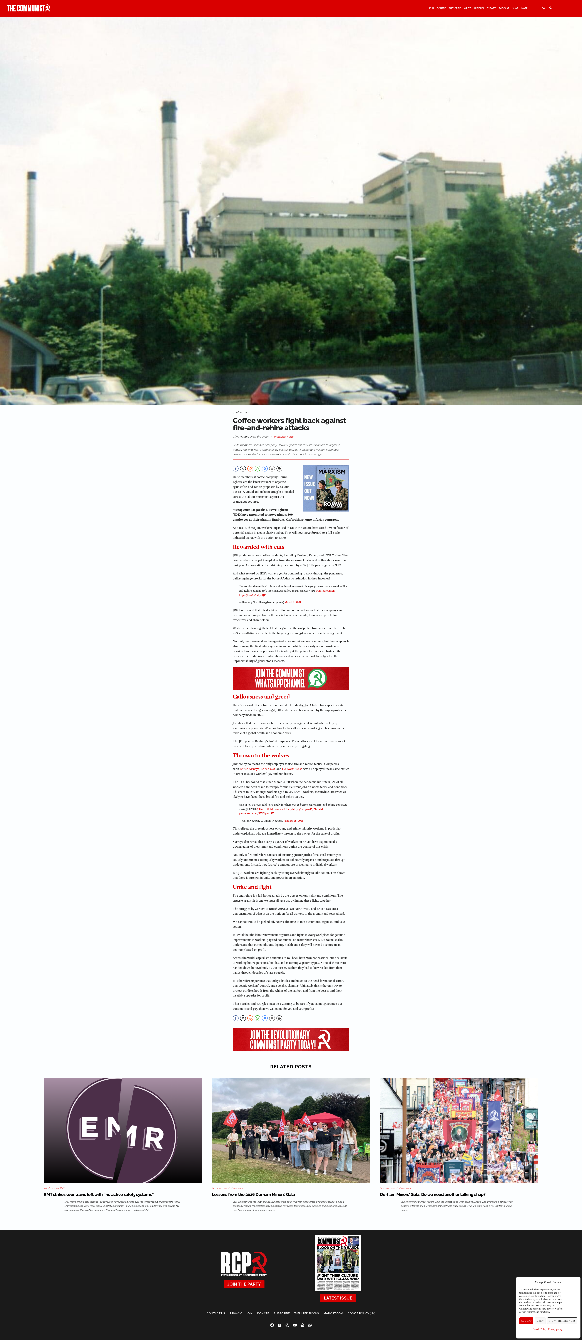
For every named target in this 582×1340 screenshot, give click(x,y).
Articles (479, 8)
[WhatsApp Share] (257, 468)
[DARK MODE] (550, 8)
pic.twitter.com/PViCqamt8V (256, 813)
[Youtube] (295, 1325)
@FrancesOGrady (281, 809)
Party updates (235, 1188)
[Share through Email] (272, 468)
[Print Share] (279, 468)
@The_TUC (263, 809)
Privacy (236, 1313)
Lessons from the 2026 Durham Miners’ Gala (253, 1194)
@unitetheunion (325, 590)
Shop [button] (515, 8)
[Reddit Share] (250, 468)
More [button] (524, 8)
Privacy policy (555, 1329)
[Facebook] (272, 1325)
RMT (62, 1188)
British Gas (268, 769)
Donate (441, 8)
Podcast (504, 8)
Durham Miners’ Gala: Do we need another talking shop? (432, 1194)
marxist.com (333, 1313)
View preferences (562, 1320)
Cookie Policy (539, 1329)
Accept (526, 1320)
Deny (540, 1320)
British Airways (249, 769)
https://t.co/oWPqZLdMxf (307, 809)
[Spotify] (302, 1325)
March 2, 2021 (293, 602)
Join (431, 8)
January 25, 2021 (293, 820)
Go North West (292, 769)
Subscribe (455, 8)
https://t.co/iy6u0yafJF (252, 595)
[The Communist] (29, 10)
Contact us (216, 1313)
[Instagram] (287, 1325)
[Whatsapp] (310, 1325)
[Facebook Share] (236, 468)
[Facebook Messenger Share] (265, 468)
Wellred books (306, 1313)
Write (467, 8)
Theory (491, 8)
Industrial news (284, 436)
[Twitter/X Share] (243, 468)
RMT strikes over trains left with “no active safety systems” (99, 1194)
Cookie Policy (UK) (361, 1313)
